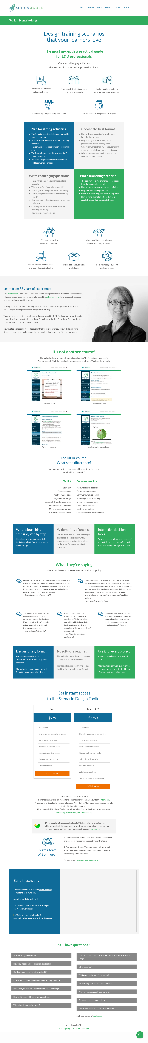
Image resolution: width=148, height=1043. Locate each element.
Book (99, 8)
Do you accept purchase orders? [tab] (92, 1000)
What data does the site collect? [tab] (26, 1005)
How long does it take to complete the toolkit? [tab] (32, 964)
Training (90, 8)
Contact (117, 8)
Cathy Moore (12, 293)
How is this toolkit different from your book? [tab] (31, 997)
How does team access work (88, 860)
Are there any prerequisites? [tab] (25, 955)
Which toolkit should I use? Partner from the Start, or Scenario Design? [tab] (104, 957)
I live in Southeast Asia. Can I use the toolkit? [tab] (97, 1008)
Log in (127, 8)
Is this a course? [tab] (85, 967)
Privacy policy (64, 1028)
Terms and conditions (80, 1028)
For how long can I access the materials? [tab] (95, 983)
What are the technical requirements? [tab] (94, 992)
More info (105, 800)
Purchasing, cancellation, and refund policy (74, 812)
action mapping (52, 297)
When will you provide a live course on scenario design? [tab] (36, 988)
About (108, 8)
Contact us (97, 1016)
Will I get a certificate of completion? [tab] (94, 975)
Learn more (95, 829)
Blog (82, 8)
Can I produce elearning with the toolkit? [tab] (30, 972)
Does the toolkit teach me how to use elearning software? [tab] (37, 980)
